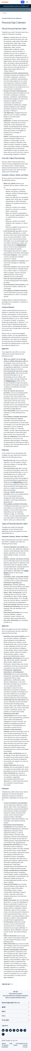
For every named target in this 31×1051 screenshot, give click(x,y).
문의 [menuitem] (23, 2)
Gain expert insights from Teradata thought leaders (15, 995)
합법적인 (16, 1045)
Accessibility (5, 1046)
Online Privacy (21, 245)
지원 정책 (25, 1046)
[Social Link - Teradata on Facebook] (21, 1030)
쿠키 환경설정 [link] (5, 1045)
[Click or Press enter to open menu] (27, 2)
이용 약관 (25, 1045)
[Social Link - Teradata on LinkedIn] (3, 1030)
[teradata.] (5, 2)
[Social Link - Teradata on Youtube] (17, 1030)
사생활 (10, 1043)
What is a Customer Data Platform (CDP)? (15, 997)
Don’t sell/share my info (21, 1043)
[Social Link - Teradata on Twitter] (14, 1030)
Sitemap (4, 1043)
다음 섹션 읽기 (6, 984)
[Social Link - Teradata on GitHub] (6, 1030)
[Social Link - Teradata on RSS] (3, 1034)
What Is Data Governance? (15, 993)
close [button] (28, 6)
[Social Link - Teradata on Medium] (10, 1030)
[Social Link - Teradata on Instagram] (24, 1030)
